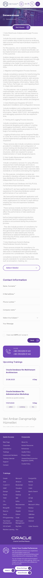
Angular (18, 511)
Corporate (6, 445)
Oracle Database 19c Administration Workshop (17, 393)
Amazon (18, 481)
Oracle (5, 478)
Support (5, 462)
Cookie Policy (26, 464)
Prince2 (30, 511)
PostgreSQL (32, 478)
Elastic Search (33, 491)
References (25, 448)
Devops (5, 491)
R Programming (8, 517)
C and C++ (6, 485)
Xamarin (31, 517)
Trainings (6, 452)
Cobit (30, 488)
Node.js (30, 508)
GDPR (16, 335)
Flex (17, 529)
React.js (5, 511)
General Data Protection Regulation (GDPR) (30, 459)
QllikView (31, 514)
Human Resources (27, 445)
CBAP (5, 488)
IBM (17, 498)
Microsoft (19, 478)
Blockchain (19, 485)
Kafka (17, 501)
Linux (4, 504)
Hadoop (18, 495)
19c (33, 407)
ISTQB (30, 498)
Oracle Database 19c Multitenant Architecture (20, 371)
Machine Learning (8, 529)
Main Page (6, 442)
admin (11, 407)
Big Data (18, 526)
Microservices (20, 504)
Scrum (30, 485)
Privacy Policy (26, 455)
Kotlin (30, 501)
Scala (17, 517)
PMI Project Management (20, 522)
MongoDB (6, 508)
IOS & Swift (7, 526)
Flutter (5, 495)
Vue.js (5, 514)
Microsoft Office (33, 504)
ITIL (4, 501)
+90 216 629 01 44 (22, 354)
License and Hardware (10, 455)
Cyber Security (33, 526)
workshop (22, 407)
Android (31, 521)
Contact (5, 465)
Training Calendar (8, 458)
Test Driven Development (7, 522)
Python (18, 514)
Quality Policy (26, 452)
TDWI (4, 498)
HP (29, 495)
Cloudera (19, 488)
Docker (18, 491)
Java (4, 481)
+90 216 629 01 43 (22, 351)
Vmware (18, 508)
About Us (25, 442)
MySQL (30, 481)
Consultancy (7, 448)
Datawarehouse (11, 19)
